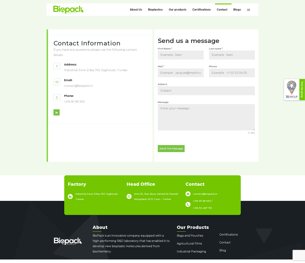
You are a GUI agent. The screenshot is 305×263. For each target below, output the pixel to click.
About (100, 227)
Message (163, 102)
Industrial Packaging (191, 251)
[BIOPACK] (68, 10)
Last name (216, 48)
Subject (162, 84)
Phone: (69, 96)
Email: (68, 80)
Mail (161, 66)
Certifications (201, 9)
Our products (177, 9)
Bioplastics (155, 9)
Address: (70, 64)
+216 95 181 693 (74, 101)
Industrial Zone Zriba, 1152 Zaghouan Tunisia (96, 196)
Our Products (193, 227)
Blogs (237, 9)
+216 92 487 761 (202, 207)
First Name (165, 48)
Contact (222, 9)
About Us (136, 9)
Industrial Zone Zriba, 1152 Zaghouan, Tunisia (95, 70)
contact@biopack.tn (78, 85)
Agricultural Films (189, 243)
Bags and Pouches (190, 235)
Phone (213, 66)
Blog (222, 250)
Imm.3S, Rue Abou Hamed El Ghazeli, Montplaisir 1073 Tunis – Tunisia (156, 196)
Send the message (171, 148)
